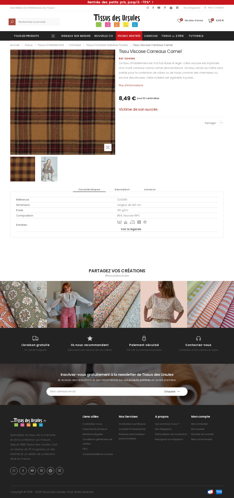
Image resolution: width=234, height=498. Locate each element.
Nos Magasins (192, 8)
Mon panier (198, 429)
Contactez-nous (92, 424)
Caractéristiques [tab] (89, 189)
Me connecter (199, 424)
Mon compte (216, 7)
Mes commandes (201, 439)
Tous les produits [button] (26, 36)
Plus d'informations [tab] (131, 85)
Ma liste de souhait (202, 434)
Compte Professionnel (132, 429)
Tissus (29, 45)
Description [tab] (122, 189)
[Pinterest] (165, 7)
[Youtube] (158, 7)
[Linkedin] (177, 7)
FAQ (85, 449)
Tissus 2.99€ (172, 36)
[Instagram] (148, 7)
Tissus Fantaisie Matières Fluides (107, 45)
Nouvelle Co (103, 36)
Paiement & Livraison (95, 429)
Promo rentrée (129, 36)
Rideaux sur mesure (76, 36)
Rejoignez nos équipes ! (169, 439)
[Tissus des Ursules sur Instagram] (23, 304)
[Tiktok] (171, 8)
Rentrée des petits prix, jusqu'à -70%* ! (120, 2)
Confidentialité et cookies (98, 454)
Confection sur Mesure (132, 424)
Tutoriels (196, 36)
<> (221, 122)
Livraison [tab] (150, 189)
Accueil (15, 45)
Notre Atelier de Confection (171, 434)
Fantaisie (75, 45)
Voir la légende (131, 229)
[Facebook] (153, 7)
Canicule (151, 36)
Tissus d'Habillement (51, 45)
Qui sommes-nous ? (167, 424)
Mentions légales (93, 434)
